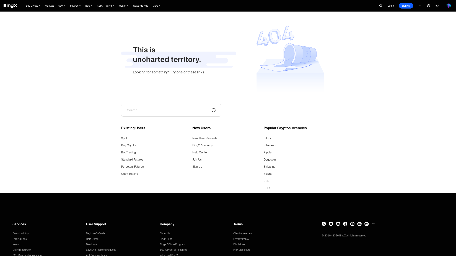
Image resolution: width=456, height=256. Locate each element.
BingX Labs (166, 239)
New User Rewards (204, 138)
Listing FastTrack (21, 249)
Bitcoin (268, 138)
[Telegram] (331, 224)
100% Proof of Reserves (173, 249)
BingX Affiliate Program (172, 244)
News (15, 244)
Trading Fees (19, 239)
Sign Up (406, 5)
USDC (267, 188)
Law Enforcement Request (101, 249)
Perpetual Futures (132, 166)
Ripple (267, 152)
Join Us (197, 159)
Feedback (91, 244)
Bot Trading (128, 152)
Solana (268, 173)
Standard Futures (132, 159)
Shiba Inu (269, 166)
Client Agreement (243, 233)
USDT (267, 181)
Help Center (200, 152)
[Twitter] (324, 224)
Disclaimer (239, 244)
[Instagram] (352, 224)
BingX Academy (202, 145)
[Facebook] (345, 224)
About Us (165, 233)
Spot (124, 138)
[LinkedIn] (359, 224)
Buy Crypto (128, 145)
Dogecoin (270, 159)
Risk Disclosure (241, 249)
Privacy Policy (241, 239)
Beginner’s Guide (95, 233)
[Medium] (366, 224)
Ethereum (270, 145)
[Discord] (338, 224)
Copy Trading (129, 173)
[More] (374, 224)
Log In (391, 5)
